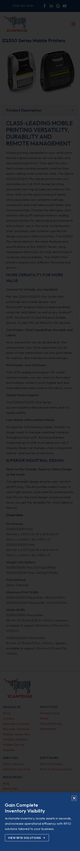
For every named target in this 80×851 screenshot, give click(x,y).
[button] (74, 798)
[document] (40, 425)
